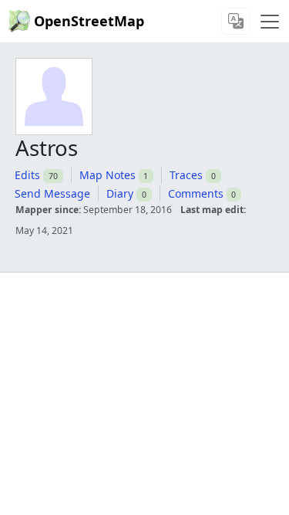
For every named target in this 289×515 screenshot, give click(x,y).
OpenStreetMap (89, 21)
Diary (119, 193)
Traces (186, 175)
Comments (195, 193)
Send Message (52, 193)
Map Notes (107, 175)
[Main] (269, 21)
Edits (27, 175)
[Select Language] (235, 21)
